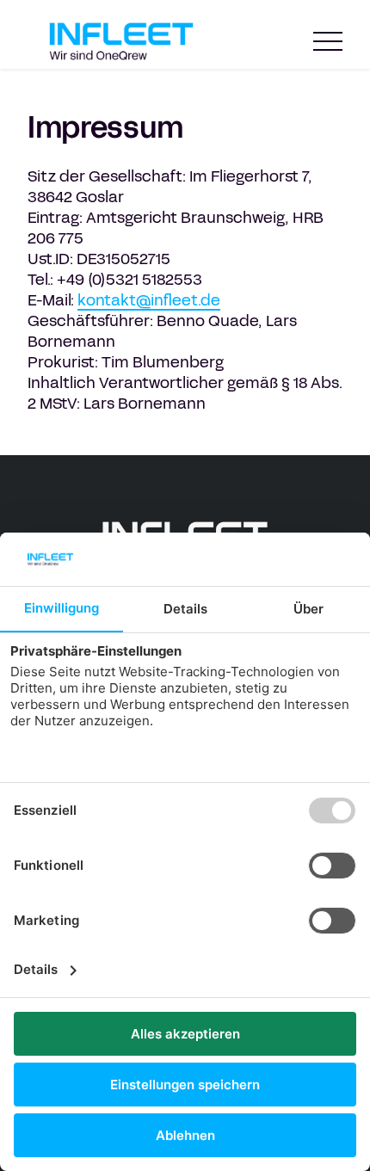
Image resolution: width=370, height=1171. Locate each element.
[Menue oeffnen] (327, 42)
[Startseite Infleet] (121, 41)
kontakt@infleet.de (148, 300)
